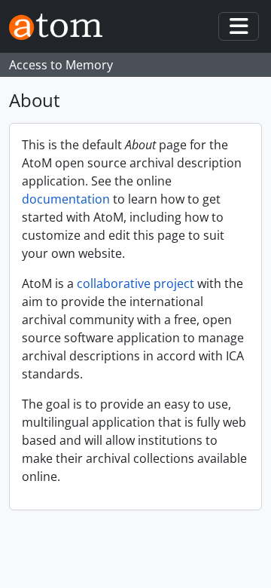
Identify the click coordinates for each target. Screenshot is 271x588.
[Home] (61, 27)
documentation (66, 199)
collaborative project (135, 283)
